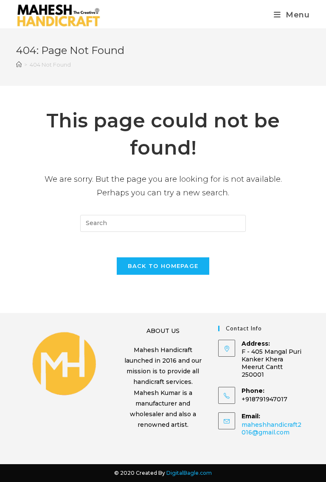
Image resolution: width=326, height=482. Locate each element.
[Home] (19, 64)
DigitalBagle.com (189, 473)
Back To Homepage (163, 265)
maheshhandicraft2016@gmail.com (271, 428)
